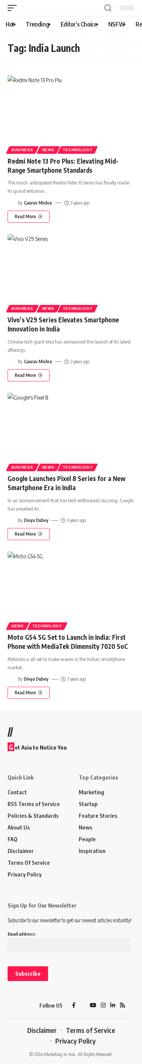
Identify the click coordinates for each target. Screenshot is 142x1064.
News (48, 150)
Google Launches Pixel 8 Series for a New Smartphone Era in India (66, 483)
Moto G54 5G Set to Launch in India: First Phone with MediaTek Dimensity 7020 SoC (69, 641)
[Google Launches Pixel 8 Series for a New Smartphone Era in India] (71, 431)
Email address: (22, 933)
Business (22, 150)
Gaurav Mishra (38, 203)
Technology (77, 150)
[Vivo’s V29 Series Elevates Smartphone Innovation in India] (71, 272)
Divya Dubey (36, 520)
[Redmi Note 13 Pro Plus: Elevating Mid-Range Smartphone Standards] (71, 113)
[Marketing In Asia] (21, 1005)
